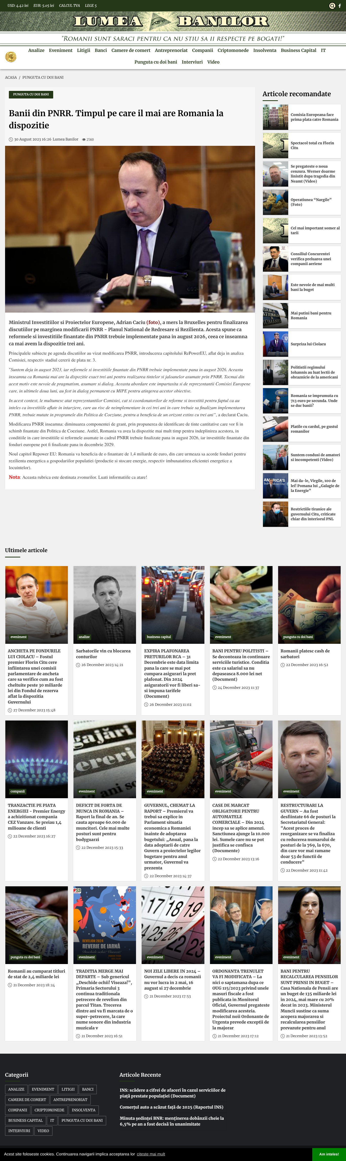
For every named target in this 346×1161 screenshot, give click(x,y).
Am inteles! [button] (329, 1154)
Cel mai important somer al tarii (315, 230)
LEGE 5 (91, 5)
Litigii (83, 50)
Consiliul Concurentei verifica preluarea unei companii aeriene (311, 259)
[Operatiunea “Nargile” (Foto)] (275, 202)
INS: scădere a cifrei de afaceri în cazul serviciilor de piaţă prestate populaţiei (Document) (173, 1093)
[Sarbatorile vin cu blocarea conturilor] (104, 605)
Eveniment (61, 50)
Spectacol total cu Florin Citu (312, 145)
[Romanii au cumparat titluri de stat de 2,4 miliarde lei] (36, 925)
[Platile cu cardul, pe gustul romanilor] (275, 429)
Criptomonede (233, 50)
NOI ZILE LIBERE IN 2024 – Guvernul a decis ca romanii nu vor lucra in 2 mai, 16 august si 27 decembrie (172, 980)
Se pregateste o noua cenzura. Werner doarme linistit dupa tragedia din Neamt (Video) (313, 174)
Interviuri (192, 62)
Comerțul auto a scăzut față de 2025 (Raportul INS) (171, 1107)
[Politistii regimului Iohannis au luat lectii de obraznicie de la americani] (275, 372)
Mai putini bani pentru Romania (311, 316)
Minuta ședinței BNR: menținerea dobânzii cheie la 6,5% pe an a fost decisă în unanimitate (172, 1121)
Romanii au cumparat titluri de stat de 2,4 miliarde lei (36, 974)
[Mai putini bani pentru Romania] (275, 315)
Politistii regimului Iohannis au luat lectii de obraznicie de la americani (314, 372)
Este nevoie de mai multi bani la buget (313, 287)
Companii (202, 50)
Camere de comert (130, 50)
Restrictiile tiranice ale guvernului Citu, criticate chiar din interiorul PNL (313, 514)
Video (213, 62)
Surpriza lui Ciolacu (308, 344)
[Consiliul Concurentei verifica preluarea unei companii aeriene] (275, 259)
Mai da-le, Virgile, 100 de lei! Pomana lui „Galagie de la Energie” (315, 485)
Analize (36, 50)
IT (323, 50)
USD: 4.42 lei (18, 5)
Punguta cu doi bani (155, 62)
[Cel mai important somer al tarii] (275, 230)
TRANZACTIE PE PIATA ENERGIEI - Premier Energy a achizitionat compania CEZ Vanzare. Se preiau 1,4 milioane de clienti (36, 817)
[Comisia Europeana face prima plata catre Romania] (275, 117)
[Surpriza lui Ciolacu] (275, 344)
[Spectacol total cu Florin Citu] (275, 145)
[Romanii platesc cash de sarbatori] (309, 605)
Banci (101, 50)
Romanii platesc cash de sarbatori (305, 654)
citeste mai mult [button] (151, 1154)
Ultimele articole (26, 550)
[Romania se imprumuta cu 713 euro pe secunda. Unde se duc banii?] (275, 400)
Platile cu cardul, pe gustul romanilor (314, 429)
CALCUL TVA (69, 5)
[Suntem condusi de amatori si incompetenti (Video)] (275, 457)
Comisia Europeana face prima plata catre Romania (314, 117)
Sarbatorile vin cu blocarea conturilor (103, 654)
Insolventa (264, 50)
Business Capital (298, 50)
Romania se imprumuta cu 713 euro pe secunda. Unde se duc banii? (314, 400)
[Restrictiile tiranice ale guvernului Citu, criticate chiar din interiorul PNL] (275, 514)
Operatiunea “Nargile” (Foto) (311, 202)
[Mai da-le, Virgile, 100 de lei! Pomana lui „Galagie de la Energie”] (275, 485)
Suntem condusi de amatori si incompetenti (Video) (315, 457)
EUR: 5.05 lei (43, 5)
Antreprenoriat (171, 50)
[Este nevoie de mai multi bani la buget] (275, 287)
